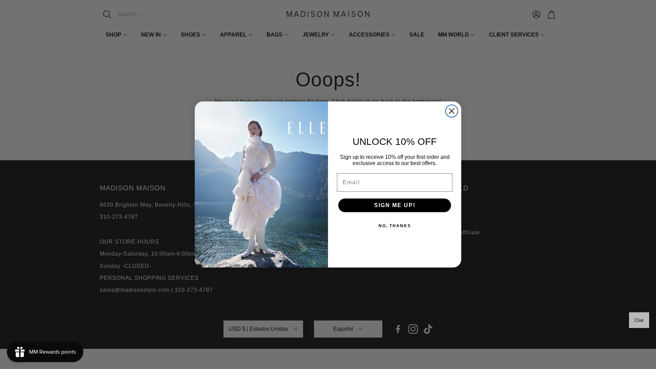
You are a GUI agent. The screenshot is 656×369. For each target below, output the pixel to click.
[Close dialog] (452, 111)
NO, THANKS (395, 225)
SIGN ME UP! (394, 205)
